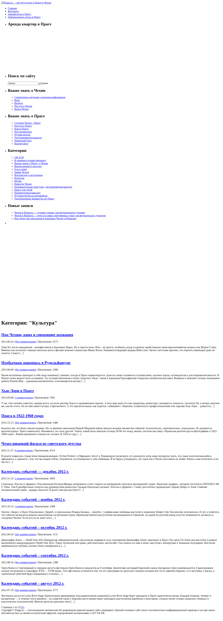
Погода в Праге (23, 125)
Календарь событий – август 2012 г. (32, 583)
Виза (17, 100)
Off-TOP (19, 157)
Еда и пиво (20, 169)
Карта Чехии (21, 109)
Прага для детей (23, 189)
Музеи (18, 181)
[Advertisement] (32, 271)
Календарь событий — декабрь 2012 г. (35, 471)
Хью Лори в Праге (17, 391)
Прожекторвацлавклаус (27, 192)
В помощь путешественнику (30, 160)
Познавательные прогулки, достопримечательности (43, 187)
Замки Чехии (21, 172)
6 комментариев (24, 450)
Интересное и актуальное (28, 175)
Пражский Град (23, 140)
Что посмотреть (23, 131)
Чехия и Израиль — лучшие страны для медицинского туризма (49, 212)
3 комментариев (24, 506)
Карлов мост (21, 143)
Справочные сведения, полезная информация (39, 97)
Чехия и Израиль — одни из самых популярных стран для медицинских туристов (60, 215)
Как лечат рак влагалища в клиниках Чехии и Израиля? (45, 218)
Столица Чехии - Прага (27, 123)
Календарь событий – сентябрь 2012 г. (35, 555)
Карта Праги (21, 128)
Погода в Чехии (23, 106)
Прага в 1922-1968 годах (22, 416)
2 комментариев (24, 397)
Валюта (18, 103)
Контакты (13, 11)
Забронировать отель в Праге (24, 17)
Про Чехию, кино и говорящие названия (37, 335)
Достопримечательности (28, 137)
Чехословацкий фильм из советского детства (41, 443)
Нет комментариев (25, 341)
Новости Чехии (23, 184)
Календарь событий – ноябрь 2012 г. (33, 499)
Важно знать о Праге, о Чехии (31, 163)
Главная (12, 8)
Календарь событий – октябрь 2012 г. (34, 527)
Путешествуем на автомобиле (31, 195)
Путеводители (22, 134)
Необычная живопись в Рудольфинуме (36, 363)
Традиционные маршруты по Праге (34, 198)
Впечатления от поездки (28, 166)
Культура (19, 178)
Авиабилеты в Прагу (19, 14)
